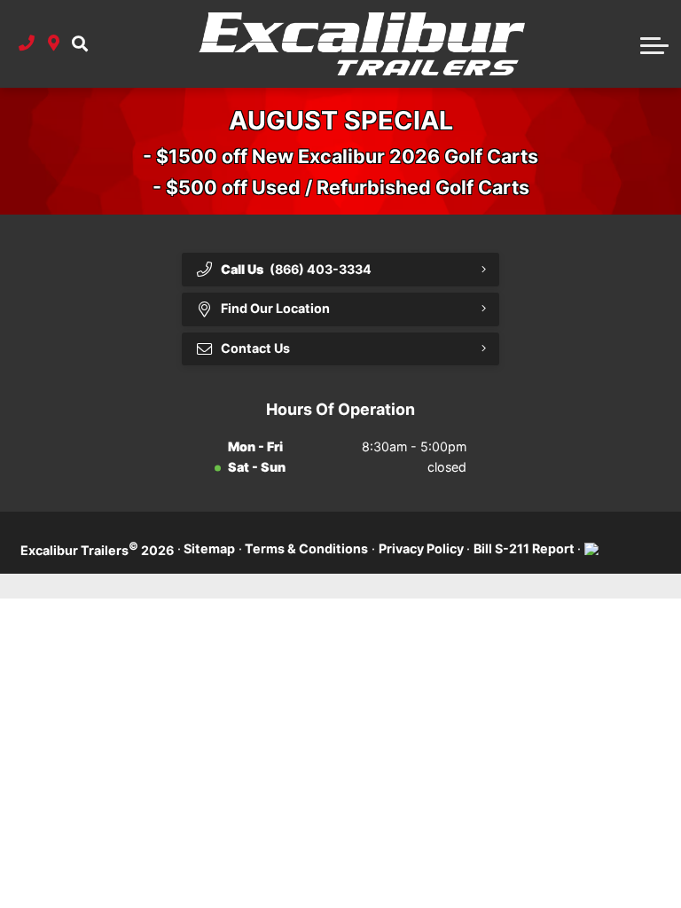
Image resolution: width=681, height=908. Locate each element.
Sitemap (209, 548)
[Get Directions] (54, 44)
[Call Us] (26, 44)
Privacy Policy (421, 548)
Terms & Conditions (306, 548)
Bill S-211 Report (524, 548)
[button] (80, 44)
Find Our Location (275, 308)
